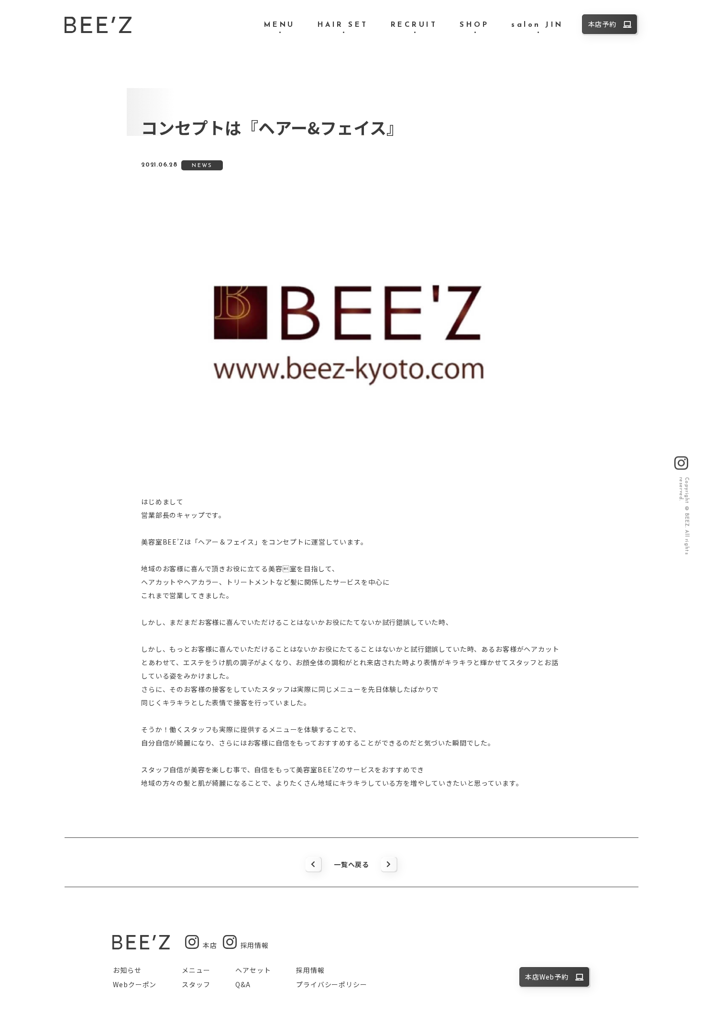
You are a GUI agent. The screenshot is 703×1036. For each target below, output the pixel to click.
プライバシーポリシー (331, 984)
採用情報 (310, 970)
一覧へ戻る (351, 864)
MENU (279, 25)
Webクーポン (134, 984)
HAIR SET (343, 25)
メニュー (196, 970)
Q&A (243, 984)
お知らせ (127, 970)
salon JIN (537, 25)
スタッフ (196, 984)
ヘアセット (253, 970)
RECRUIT (414, 25)
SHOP (474, 25)
